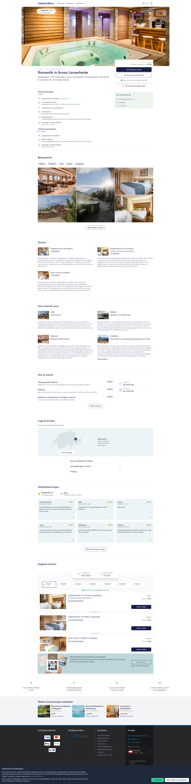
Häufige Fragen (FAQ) (104, 755)
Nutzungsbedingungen (105, 749)
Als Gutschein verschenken (134, 75)
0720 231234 (122, 105)
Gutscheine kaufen (103, 735)
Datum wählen (86, 575)
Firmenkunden (102, 741)
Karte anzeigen (66, 452)
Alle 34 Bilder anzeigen (95, 228)
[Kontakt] (143, 3)
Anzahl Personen (108, 573)
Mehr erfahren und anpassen (177, 780)
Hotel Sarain (64, 99)
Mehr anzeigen (95, 406)
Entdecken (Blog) (103, 738)
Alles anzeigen (102, 359)
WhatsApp (122, 102)
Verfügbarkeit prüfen (134, 70)
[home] (46, 3)
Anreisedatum (85, 573)
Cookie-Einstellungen (104, 747)
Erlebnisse (60, 3)
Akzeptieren (157, 780)
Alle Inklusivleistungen (75, 601)
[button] (53, 601)
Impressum (101, 752)
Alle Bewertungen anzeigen (95, 549)
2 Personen (106, 575)
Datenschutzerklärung (36, 776)
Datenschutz (101, 744)
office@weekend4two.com (127, 99)
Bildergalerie (148, 10)
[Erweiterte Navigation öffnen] (87, 3)
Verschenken (141, 662)
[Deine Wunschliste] (147, 3)
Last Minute (80, 3)
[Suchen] (151, 3)
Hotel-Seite (101, 445)
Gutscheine (70, 3)
